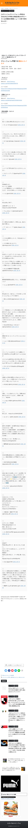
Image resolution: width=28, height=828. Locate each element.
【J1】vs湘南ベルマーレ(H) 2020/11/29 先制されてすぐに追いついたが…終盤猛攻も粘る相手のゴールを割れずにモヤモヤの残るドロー (16, 732)
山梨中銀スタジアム (14, 677)
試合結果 (12, 675)
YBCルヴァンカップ (6, 675)
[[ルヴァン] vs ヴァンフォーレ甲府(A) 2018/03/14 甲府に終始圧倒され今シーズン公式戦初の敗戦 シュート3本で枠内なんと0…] (15, 670)
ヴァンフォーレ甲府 (6, 677)
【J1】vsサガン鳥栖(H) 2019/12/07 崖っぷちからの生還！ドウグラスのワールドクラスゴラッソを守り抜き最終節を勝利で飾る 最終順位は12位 (16, 702)
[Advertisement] (14, 38)
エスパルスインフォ (14, 823)
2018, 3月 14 (21, 125)
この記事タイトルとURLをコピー (14, 665)
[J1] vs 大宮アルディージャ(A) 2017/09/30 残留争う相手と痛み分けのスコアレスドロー (16, 690)
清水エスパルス (22, 677)
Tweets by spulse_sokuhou (7, 798)
